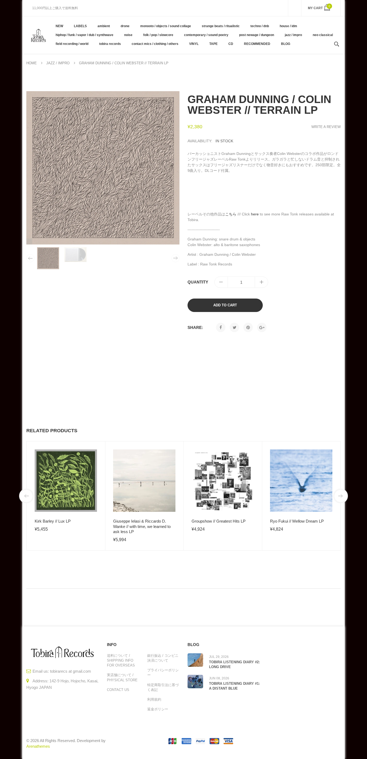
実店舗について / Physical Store (122, 677)
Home (31, 63)
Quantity (198, 282)
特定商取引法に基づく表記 (163, 687)
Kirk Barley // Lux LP (53, 521)
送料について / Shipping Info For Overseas (121, 660)
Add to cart (225, 305)
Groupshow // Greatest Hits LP (219, 521)
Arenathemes (38, 746)
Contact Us (118, 690)
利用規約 (154, 699)
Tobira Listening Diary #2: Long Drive (234, 664)
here (255, 214)
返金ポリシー (157, 709)
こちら (230, 214)
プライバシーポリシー (163, 672)
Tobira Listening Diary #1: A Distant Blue (234, 686)
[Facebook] (220, 327)
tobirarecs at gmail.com (70, 671)
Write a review (326, 127)
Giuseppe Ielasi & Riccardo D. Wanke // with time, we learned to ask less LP (142, 526)
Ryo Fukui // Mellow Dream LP (297, 521)
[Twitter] (234, 327)
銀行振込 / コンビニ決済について (162, 658)
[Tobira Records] (38, 35)
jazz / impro (58, 63)
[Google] (262, 327)
